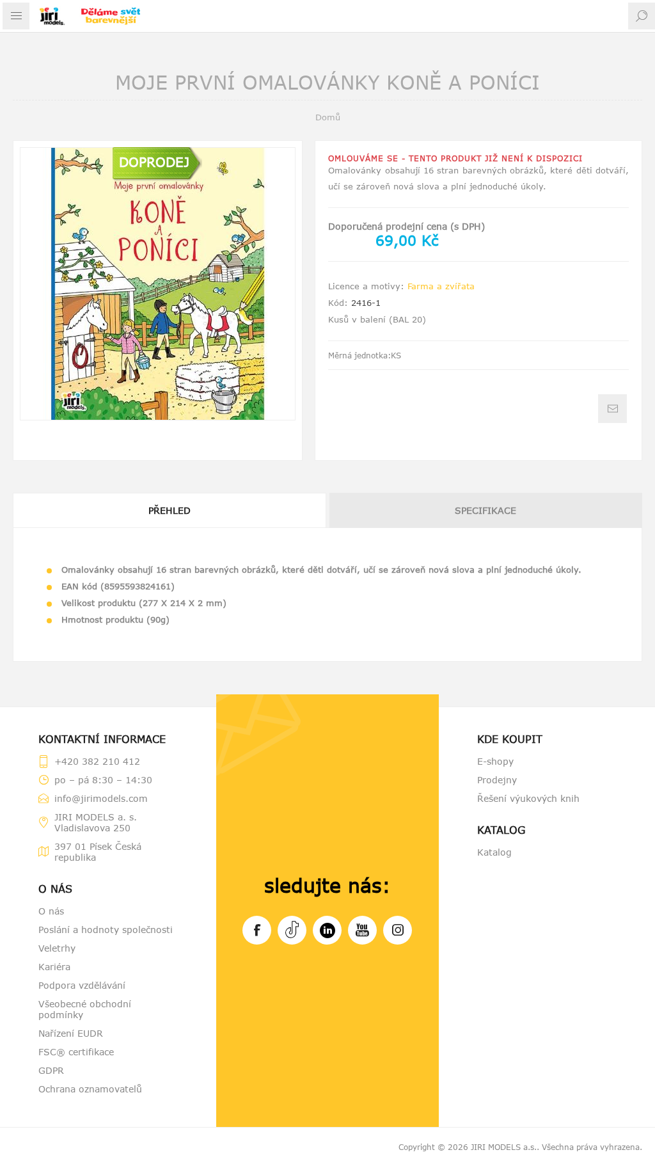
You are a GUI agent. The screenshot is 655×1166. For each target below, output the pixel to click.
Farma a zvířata (441, 286)
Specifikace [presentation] (485, 510)
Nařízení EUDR (70, 1033)
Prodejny (497, 779)
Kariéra (54, 966)
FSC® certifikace (76, 1051)
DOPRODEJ (154, 162)
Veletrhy (56, 948)
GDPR (51, 1070)
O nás (51, 911)
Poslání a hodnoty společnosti (105, 929)
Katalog (494, 852)
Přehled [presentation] (169, 510)
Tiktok (292, 930)
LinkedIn (327, 930)
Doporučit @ (612, 408)
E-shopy (495, 761)
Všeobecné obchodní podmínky (84, 1009)
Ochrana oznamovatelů (90, 1088)
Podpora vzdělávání (81, 985)
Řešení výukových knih (528, 798)
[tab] (170, 510)
